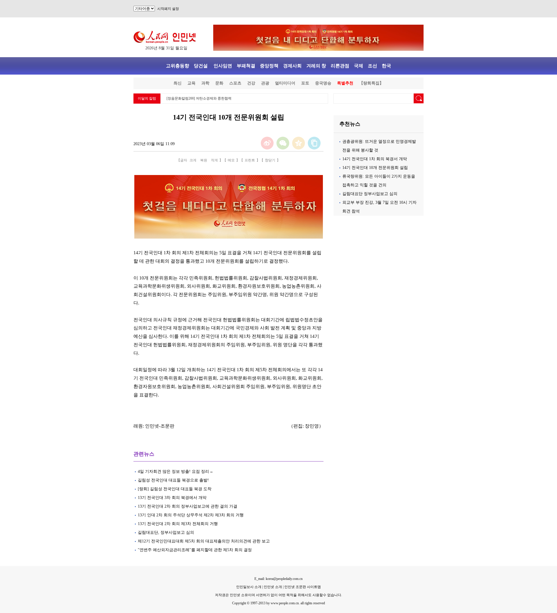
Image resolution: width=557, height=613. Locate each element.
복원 (203, 160)
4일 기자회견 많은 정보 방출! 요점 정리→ (175, 471)
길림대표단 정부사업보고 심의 (369, 194)
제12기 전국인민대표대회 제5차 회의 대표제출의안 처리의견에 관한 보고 (204, 541)
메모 (231, 160)
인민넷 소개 (272, 587)
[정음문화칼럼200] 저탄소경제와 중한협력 (199, 98)
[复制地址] (314, 143)
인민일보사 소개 (248, 587)
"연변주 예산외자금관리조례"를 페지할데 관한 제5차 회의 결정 (195, 550)
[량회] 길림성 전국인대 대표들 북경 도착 (174, 489)
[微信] (282, 143)
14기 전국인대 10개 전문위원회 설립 (375, 167)
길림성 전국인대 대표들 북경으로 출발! (174, 480)
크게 (192, 160)
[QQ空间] (298, 143)
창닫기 (270, 160)
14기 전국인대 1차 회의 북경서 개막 (374, 159)
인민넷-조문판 (159, 425)
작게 (214, 160)
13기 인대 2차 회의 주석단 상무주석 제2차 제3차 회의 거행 (191, 515)
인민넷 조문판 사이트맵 (302, 587)
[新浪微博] (267, 143)
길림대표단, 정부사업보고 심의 (166, 532)
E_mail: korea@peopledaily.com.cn (278, 579)
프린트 (250, 160)
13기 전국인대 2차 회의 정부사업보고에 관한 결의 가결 (187, 506)
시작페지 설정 (168, 9)
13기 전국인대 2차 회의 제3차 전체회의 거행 (178, 524)
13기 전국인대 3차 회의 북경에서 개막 (172, 497)
